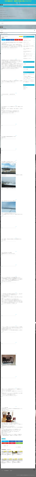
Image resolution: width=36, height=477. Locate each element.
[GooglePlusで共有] (16, 39)
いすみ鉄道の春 (25, 76)
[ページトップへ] (34, 469)
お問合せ (11, 470)
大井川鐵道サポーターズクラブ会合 (27, 56)
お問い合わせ (17, 3)
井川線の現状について (27, 58)
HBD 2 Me (26, 38)
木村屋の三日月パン (4, 10)
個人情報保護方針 (6, 470)
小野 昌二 (28, 78)
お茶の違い (3, 12)
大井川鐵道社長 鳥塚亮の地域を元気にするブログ (18, 1)
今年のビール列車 (3, 14)
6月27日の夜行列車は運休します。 (27, 51)
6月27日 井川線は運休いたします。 (27, 49)
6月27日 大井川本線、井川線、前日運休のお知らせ (8, 16)
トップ (2, 470)
